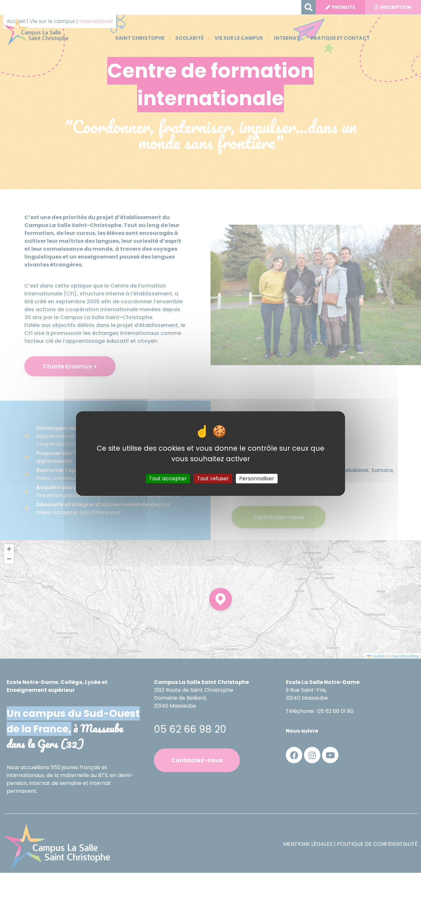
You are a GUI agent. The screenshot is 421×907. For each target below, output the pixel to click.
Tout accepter (168, 478)
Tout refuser (213, 478)
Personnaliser (256, 478)
